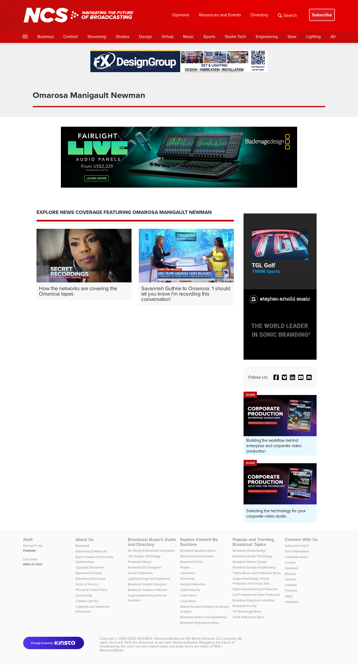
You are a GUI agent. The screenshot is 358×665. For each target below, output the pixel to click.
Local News (188, 601)
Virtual (167, 37)
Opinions (180, 15)
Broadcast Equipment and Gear (254, 600)
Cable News (188, 595)
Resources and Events (220, 15)
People (185, 567)
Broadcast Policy (191, 561)
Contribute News (296, 557)
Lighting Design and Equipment (149, 578)
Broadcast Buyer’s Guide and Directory (152, 542)
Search (290, 15)
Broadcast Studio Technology (252, 556)
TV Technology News (247, 611)
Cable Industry (190, 590)
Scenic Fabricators (140, 573)
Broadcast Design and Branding (254, 567)
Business (46, 37)
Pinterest (291, 590)
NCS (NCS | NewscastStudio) (158, 638)
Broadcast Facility (244, 606)
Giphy (289, 596)
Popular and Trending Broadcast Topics (253, 542)
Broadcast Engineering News (199, 622)
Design (145, 37)
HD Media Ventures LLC (204, 638)
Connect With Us (301, 539)
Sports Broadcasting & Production (255, 589)
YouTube (290, 579)
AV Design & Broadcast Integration (151, 550)
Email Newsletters (297, 551)
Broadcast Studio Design (249, 550)
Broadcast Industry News (197, 556)
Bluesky (290, 573)
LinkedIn (291, 585)
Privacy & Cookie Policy (91, 590)
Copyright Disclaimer (89, 567)
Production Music (139, 561)
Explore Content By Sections (199, 542)
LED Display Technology (144, 556)
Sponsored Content (88, 573)
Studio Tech (235, 37)
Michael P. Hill (32, 545)
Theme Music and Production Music (257, 573)
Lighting (313, 37)
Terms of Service (86, 584)
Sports (209, 37)
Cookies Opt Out (86, 601)
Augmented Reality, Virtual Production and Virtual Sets (251, 581)
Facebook (291, 568)
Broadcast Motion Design (250, 561)
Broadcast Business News (197, 550)
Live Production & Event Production (256, 594)
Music (188, 37)
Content (70, 37)
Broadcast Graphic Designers (147, 584)
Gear (292, 37)
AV (333, 37)
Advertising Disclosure (90, 578)
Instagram (292, 601)
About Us (84, 539)
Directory (259, 15)
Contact (290, 562)
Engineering (267, 37)
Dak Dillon (30, 559)
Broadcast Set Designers (144, 567)
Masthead (82, 545)
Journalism (187, 573)
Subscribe (322, 15)
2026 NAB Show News (248, 617)
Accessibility (83, 595)
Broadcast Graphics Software (147, 590)
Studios (123, 37)
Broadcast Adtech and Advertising (203, 617)
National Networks (193, 584)
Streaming (96, 37)
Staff (28, 539)
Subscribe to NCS (297, 545)
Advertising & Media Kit (91, 551)
